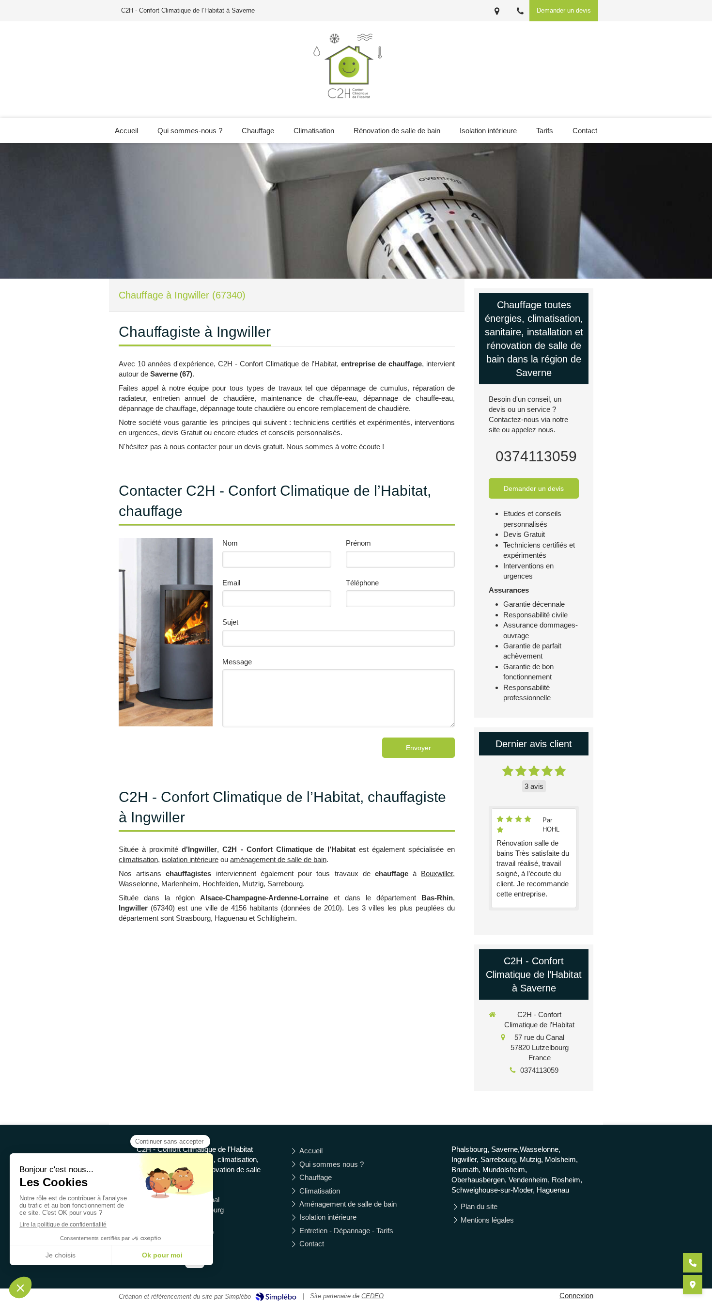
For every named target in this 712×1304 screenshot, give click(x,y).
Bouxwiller (437, 873)
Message (237, 662)
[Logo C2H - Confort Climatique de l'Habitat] (349, 104)
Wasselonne (138, 884)
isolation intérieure (190, 859)
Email (231, 583)
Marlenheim (180, 884)
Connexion (576, 1295)
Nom (230, 543)
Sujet (230, 622)
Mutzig (252, 884)
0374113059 (536, 456)
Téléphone (362, 583)
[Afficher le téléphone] (692, 1263)
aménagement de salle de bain (278, 859)
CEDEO (372, 1296)
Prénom (358, 543)
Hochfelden (220, 884)
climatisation (138, 859)
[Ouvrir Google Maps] (692, 1284)
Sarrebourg (285, 884)
